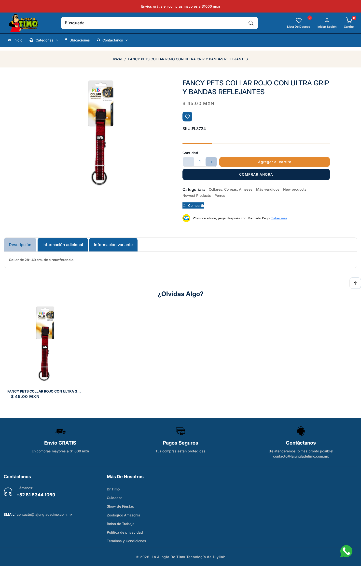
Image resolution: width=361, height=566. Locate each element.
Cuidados (115, 498)
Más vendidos (267, 189)
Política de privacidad (125, 532)
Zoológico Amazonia (123, 515)
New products (294, 189)
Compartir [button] (196, 205)
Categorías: (193, 189)
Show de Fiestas (120, 506)
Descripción (20, 244)
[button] (345, 22)
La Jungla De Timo (168, 557)
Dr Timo (113, 489)
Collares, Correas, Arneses (230, 189)
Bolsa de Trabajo (120, 524)
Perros (220, 195)
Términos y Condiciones (126, 541)
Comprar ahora (256, 174)
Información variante (113, 244)
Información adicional (62, 244)
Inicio (117, 59)
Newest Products (196, 195)
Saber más (279, 218)
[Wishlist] (187, 116)
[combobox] (159, 22)
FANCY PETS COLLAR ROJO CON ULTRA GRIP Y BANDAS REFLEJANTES (45, 391)
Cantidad (190, 153)
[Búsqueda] (251, 22)
